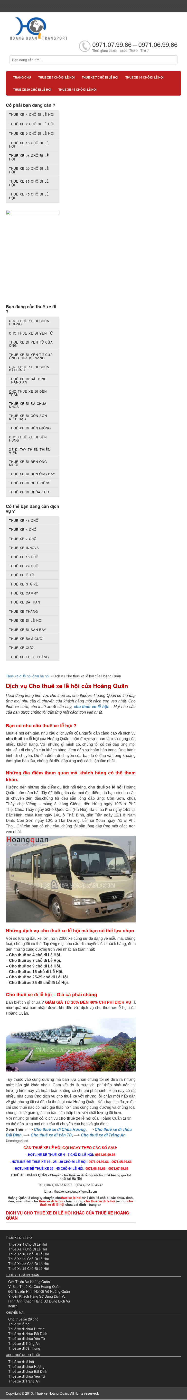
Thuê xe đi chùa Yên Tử (26, 1338)
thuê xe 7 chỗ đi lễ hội (100, 77)
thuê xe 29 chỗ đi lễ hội (32, 89)
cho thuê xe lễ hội (91, 707)
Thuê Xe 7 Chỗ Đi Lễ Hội (27, 1249)
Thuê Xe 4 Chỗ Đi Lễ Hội (27, 1244)
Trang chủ (22, 77)
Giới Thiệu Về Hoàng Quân (29, 1281)
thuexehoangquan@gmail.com (75, 1191)
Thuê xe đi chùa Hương (26, 1328)
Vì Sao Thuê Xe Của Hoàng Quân (34, 1286)
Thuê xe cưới (22, 647)
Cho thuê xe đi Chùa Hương (60, 1129)
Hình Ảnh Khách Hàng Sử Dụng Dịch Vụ (39, 1301)
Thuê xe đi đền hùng (24, 1348)
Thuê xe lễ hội (19, 1323)
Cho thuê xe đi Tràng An (103, 1135)
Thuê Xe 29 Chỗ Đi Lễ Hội (28, 1258)
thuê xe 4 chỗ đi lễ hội (56, 77)
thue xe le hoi (71, 1198)
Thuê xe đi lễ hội (21, 1361)
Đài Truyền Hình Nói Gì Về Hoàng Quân (39, 1291)
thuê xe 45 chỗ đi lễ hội (77, 89)
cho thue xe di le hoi (99, 1201)
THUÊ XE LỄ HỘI (46, 1148)
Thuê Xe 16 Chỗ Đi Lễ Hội (28, 1253)
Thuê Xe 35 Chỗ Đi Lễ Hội (28, 1263)
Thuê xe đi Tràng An (24, 1343)
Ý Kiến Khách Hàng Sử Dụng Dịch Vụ (36, 1296)
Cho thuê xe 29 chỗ (23, 1319)
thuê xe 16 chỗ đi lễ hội (144, 77)
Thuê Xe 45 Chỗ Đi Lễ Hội (28, 1268)
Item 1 (13, 1305)
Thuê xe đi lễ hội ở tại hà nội (27, 675)
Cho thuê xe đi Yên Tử (51, 1135)
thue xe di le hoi (51, 1201)
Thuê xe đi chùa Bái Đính (27, 1333)
